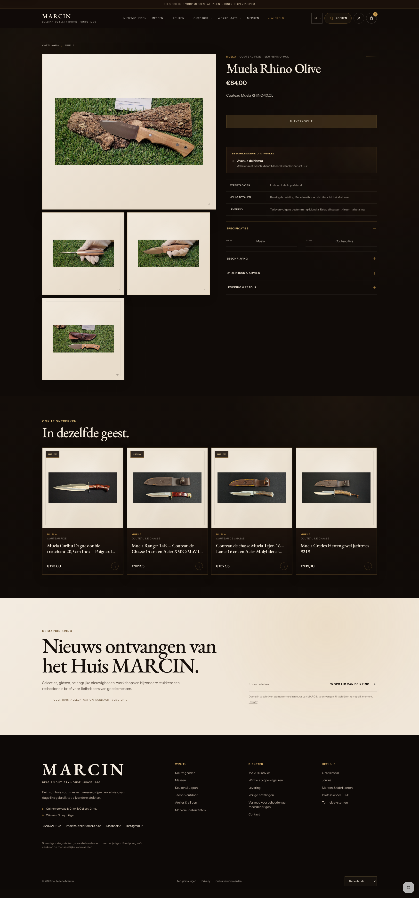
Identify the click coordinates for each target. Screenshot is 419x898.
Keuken (178, 18)
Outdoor (200, 18)
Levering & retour (242, 287)
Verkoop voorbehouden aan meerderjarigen (268, 805)
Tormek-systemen (335, 802)
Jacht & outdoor (186, 795)
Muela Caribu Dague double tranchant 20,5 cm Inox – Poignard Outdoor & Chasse (79, 548)
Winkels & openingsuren (266, 780)
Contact (254, 814)
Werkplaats (228, 18)
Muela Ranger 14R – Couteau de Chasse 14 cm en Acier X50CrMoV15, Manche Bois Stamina (167, 548)
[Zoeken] (338, 18)
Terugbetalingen (186, 881)
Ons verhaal (330, 773)
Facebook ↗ (113, 826)
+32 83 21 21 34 (51, 826)
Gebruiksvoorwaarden (229, 881)
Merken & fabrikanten (190, 810)
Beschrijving (237, 258)
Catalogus (50, 45)
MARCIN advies (259, 773)
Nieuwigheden (134, 18)
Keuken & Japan (186, 787)
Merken (253, 18)
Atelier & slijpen (186, 802)
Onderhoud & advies (243, 273)
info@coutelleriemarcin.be (83, 826)
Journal (327, 780)
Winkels (277, 18)
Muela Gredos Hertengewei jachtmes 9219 (335, 548)
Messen (157, 18)
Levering (255, 787)
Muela (231, 56)
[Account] (359, 18)
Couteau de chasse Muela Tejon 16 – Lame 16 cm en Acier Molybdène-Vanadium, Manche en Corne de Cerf (250, 548)
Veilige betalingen (261, 795)
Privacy (253, 702)
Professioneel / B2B (335, 795)
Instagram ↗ (134, 826)
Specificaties (238, 228)
